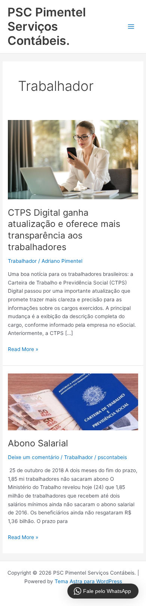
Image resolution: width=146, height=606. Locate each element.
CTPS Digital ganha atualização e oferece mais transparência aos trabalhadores (64, 229)
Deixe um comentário (33, 457)
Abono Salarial (38, 443)
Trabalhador (22, 261)
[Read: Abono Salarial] (73, 401)
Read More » (23, 348)
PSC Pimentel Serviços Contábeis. (46, 26)
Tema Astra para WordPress (88, 581)
